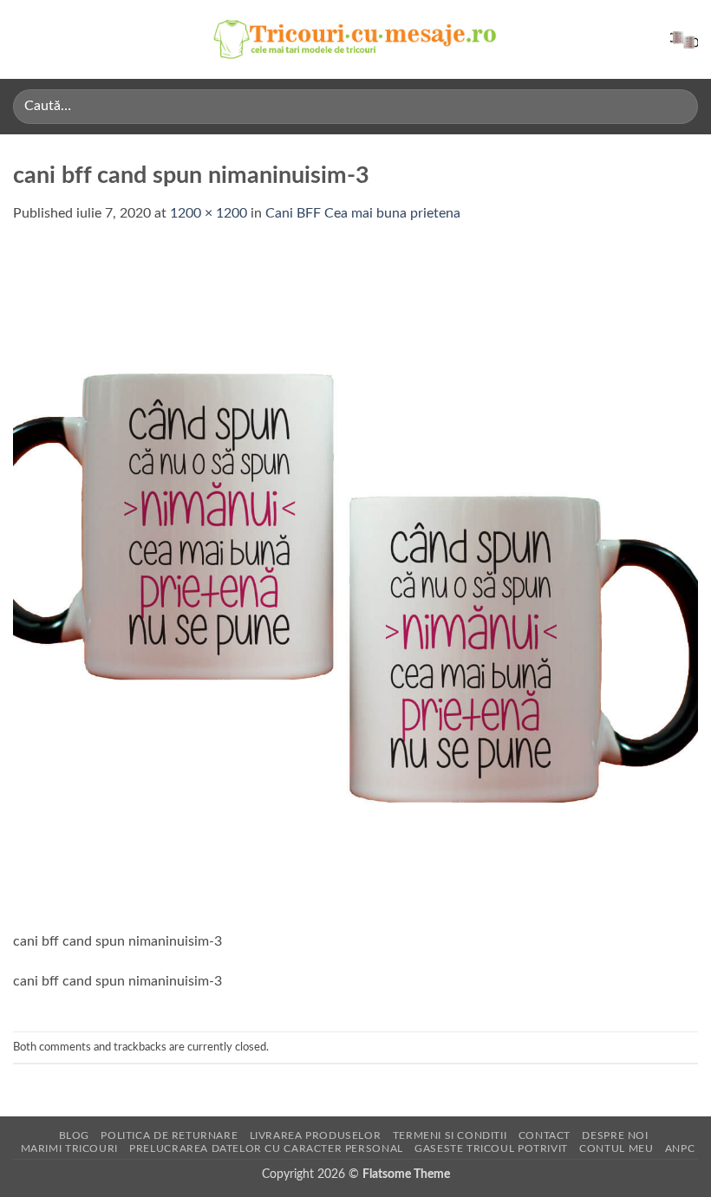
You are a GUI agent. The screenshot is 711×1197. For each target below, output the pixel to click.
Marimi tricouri (69, 1148)
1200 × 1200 (208, 213)
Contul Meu (616, 1148)
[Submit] (678, 106)
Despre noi (615, 1135)
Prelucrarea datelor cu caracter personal (265, 1148)
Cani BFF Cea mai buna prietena (362, 213)
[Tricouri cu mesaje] (355, 39)
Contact (545, 1135)
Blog (74, 1135)
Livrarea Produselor (316, 1135)
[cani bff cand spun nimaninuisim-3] (355, 588)
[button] (23, 39)
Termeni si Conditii (450, 1135)
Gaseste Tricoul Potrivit (491, 1148)
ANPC (680, 1148)
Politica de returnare (169, 1135)
